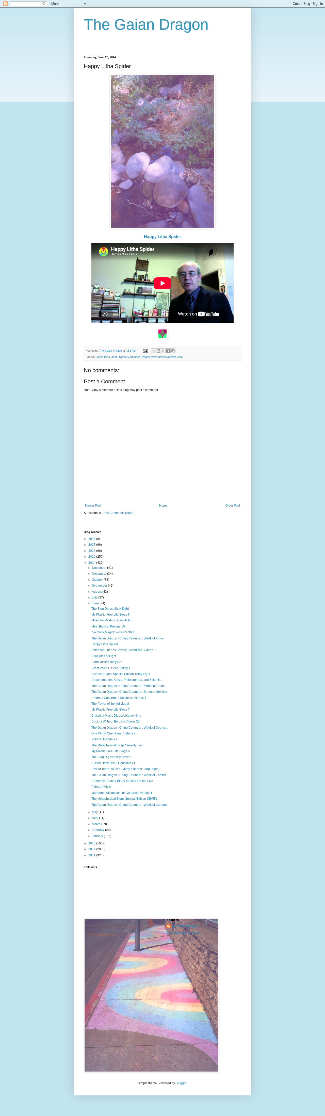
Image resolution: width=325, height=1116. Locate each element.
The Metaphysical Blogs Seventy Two (117, 745)
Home (163, 505)
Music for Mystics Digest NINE (112, 620)
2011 (92, 855)
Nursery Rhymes (129, 356)
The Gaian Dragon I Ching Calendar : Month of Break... (129, 686)
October (98, 579)
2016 (92, 551)
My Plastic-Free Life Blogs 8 (110, 614)
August (97, 591)
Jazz (114, 356)
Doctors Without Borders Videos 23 (115, 721)
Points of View (101, 787)
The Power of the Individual (110, 703)
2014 (92, 562)
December (99, 568)
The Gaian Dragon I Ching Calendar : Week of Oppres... (129, 727)
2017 (92, 544)
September (100, 585)
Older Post (232, 505)
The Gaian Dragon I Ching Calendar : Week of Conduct (129, 805)
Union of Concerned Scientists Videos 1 (118, 698)
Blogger (181, 1083)
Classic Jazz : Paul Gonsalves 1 (113, 763)
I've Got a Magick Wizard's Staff (112, 632)
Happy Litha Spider (162, 236)
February (98, 830)
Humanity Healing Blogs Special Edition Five (122, 781)
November (99, 573)
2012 (92, 849)
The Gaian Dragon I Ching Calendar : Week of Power (128, 638)
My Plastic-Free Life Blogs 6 (110, 751)
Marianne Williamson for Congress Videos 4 (121, 793)
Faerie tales (102, 356)
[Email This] (153, 350)
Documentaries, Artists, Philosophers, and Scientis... (127, 680)
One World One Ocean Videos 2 (113, 733)
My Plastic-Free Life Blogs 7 (110, 709)
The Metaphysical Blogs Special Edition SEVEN (124, 798)
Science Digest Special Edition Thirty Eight (120, 674)
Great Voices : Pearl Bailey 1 (111, 668)
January (98, 836)
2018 (92, 539)
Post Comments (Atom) (118, 513)
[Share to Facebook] (168, 350)
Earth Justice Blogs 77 (106, 662)
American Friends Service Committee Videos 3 (123, 650)
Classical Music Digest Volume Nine (116, 715)
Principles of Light (103, 656)
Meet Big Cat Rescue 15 (108, 626)
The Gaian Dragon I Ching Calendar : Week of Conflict (128, 775)
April (95, 818)
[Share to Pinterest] (172, 350)
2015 (92, 556)
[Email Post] (145, 350)
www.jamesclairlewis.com (167, 356)
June (96, 603)
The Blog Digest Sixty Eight (110, 608)
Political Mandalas (104, 739)
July (95, 597)
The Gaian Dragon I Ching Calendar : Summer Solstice (129, 692)
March (96, 824)
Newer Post (93, 505)
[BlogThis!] (158, 350)
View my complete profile (184, 933)
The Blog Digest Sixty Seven (111, 757)
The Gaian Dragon (146, 24)
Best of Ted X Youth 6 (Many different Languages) (125, 769)
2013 (92, 843)
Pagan (146, 356)
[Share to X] (163, 350)
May (95, 812)
